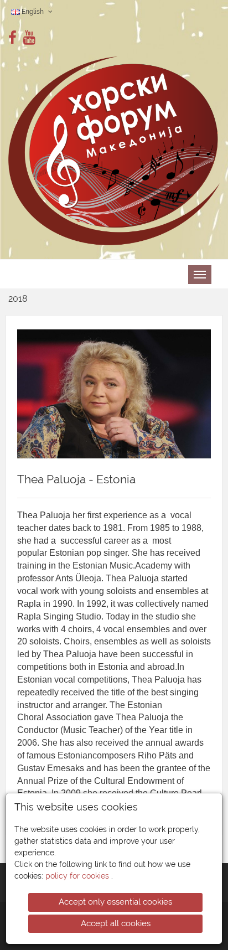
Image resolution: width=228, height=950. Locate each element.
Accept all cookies (116, 923)
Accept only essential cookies (115, 902)
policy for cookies (78, 875)
